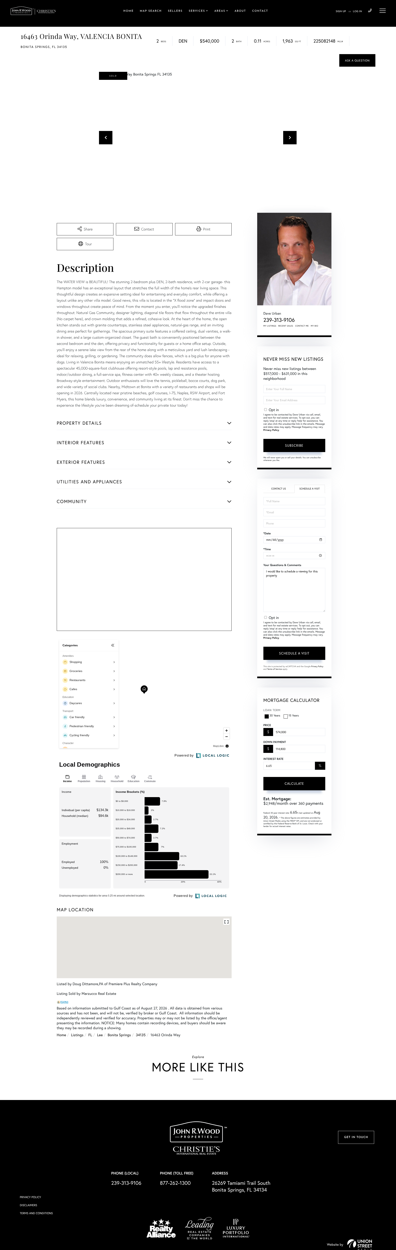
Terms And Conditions (36, 1213)
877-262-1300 (175, 1182)
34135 (140, 1034)
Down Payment (274, 742)
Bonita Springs (119, 1034)
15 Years (294, 715)
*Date (267, 533)
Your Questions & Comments (282, 565)
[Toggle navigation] (383, 11)
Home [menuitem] (128, 11)
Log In (357, 11)
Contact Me (302, 325)
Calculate (294, 783)
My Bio (314, 325)
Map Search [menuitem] (151, 11)
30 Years (275, 715)
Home (61, 1034)
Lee (100, 1034)
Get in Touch (356, 1137)
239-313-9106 (370, 11)
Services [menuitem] (197, 11)
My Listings (269, 325)
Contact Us (278, 488)
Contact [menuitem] (260, 11)
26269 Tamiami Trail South (241, 1186)
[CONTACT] (357, 60)
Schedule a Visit (309, 488)
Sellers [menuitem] (175, 11)
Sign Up (341, 11)
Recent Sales (285, 325)
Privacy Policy (271, 430)
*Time (267, 549)
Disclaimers (28, 1205)
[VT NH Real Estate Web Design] (359, 1244)
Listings (77, 1034)
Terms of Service (274, 669)
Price (267, 725)
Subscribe (294, 445)
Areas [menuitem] (219, 11)
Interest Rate (273, 759)
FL (90, 1034)
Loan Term (271, 710)
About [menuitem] (240, 11)
